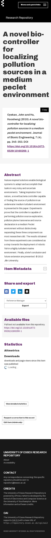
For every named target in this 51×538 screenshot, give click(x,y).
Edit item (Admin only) (13, 422)
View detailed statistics (16, 404)
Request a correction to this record (19, 418)
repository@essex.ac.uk (15, 483)
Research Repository (19, 17)
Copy (43, 109)
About (6, 460)
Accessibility (9, 463)
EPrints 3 (18, 496)
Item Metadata (18, 269)
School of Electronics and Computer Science (24, 499)
